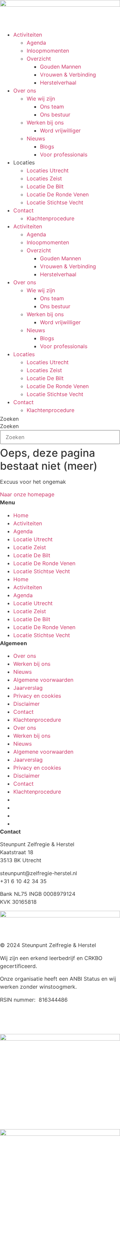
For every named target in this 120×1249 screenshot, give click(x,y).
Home (20, 515)
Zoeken (9, 418)
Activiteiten (27, 34)
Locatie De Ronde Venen (58, 194)
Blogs (47, 146)
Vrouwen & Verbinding (68, 74)
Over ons (24, 90)
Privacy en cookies (37, 695)
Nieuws (36, 138)
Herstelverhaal (58, 82)
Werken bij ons (45, 122)
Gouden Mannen (60, 66)
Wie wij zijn (41, 98)
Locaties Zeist (44, 178)
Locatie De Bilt (45, 186)
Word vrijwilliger (60, 130)
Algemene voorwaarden (43, 679)
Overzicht (39, 58)
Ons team (52, 106)
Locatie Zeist (29, 547)
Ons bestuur (55, 114)
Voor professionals (63, 154)
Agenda (36, 42)
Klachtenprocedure (50, 218)
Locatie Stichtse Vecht (55, 202)
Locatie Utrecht (33, 539)
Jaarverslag (28, 687)
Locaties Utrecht (48, 170)
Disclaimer (26, 703)
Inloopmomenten (48, 50)
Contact (23, 210)
